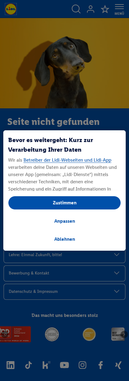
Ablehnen (64, 239)
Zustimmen (64, 203)
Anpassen (64, 221)
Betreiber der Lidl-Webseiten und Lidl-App (67, 160)
